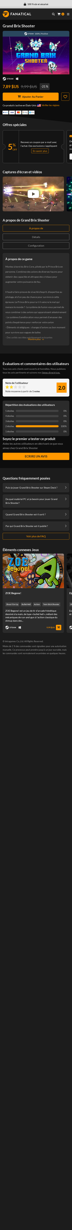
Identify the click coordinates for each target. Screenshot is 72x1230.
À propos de (36, 228)
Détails (36, 237)
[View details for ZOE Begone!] (33, 571)
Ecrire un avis (36, 456)
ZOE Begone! (13, 593)
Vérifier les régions (50, 105)
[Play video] (33, 194)
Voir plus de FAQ (36, 536)
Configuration (36, 245)
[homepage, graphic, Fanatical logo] (17, 14)
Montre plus (34, 339)
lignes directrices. (51, 372)
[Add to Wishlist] (65, 97)
